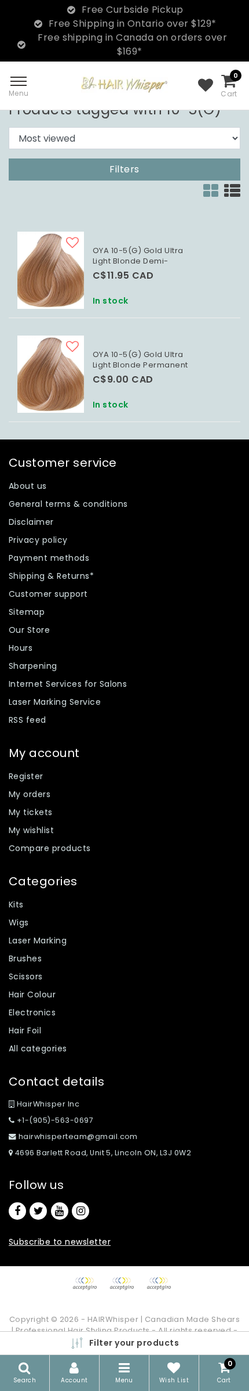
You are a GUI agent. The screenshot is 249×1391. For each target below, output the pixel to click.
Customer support (48, 594)
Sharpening (33, 666)
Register (26, 776)
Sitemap (27, 612)
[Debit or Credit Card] (125, 1289)
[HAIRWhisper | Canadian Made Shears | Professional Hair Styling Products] (124, 84)
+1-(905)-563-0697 (53, 1120)
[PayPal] (88, 1289)
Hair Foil (25, 1030)
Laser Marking (38, 940)
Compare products (50, 848)
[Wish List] (205, 86)
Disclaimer (31, 522)
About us (28, 486)
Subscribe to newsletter (60, 1242)
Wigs (19, 922)
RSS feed (27, 720)
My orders (29, 794)
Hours (20, 648)
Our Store (29, 630)
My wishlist (31, 830)
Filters (124, 169)
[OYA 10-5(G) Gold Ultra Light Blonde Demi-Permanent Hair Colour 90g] (50, 270)
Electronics (32, 1012)
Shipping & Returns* (51, 576)
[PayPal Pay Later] (161, 1289)
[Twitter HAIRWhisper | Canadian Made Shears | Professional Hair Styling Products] (38, 1211)
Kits (16, 904)
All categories (38, 1048)
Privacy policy (38, 540)
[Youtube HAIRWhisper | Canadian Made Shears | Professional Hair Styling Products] (59, 1211)
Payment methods (49, 558)
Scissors (26, 976)
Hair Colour (32, 994)
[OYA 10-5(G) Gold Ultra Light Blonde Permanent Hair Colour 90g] (50, 374)
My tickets (31, 812)
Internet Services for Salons (68, 684)
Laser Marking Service (55, 702)
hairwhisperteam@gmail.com (78, 1136)
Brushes (25, 958)
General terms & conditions (68, 504)
